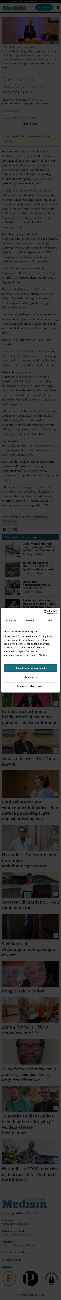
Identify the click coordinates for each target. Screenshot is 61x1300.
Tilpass (29, 677)
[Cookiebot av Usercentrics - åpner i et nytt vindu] (43, 612)
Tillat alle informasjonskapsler (30, 668)
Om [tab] (50, 620)
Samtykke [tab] (11, 620)
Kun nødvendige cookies (30, 686)
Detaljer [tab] (30, 620)
